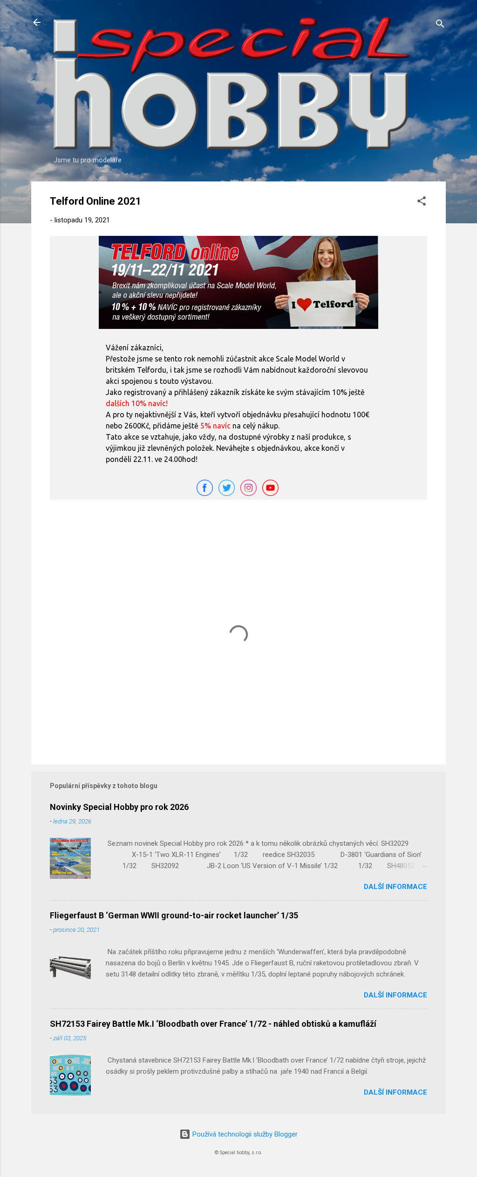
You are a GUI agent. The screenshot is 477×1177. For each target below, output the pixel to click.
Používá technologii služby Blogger (244, 1134)
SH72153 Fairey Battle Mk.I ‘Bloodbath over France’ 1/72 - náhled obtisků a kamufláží (213, 1024)
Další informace (395, 887)
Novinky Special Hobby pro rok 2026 (119, 807)
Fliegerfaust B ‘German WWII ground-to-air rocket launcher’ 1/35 (174, 915)
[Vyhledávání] (440, 25)
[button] (421, 202)
